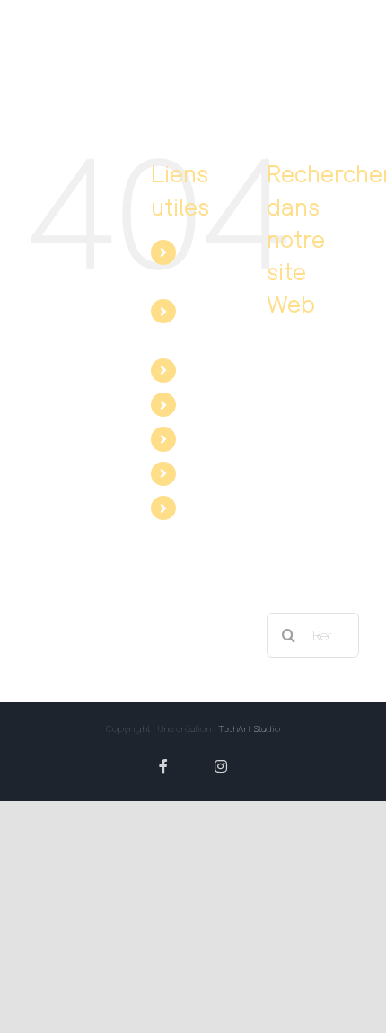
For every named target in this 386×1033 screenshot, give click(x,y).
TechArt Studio (249, 728)
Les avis (211, 370)
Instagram (218, 507)
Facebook (215, 438)
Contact (210, 404)
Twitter (206, 473)
